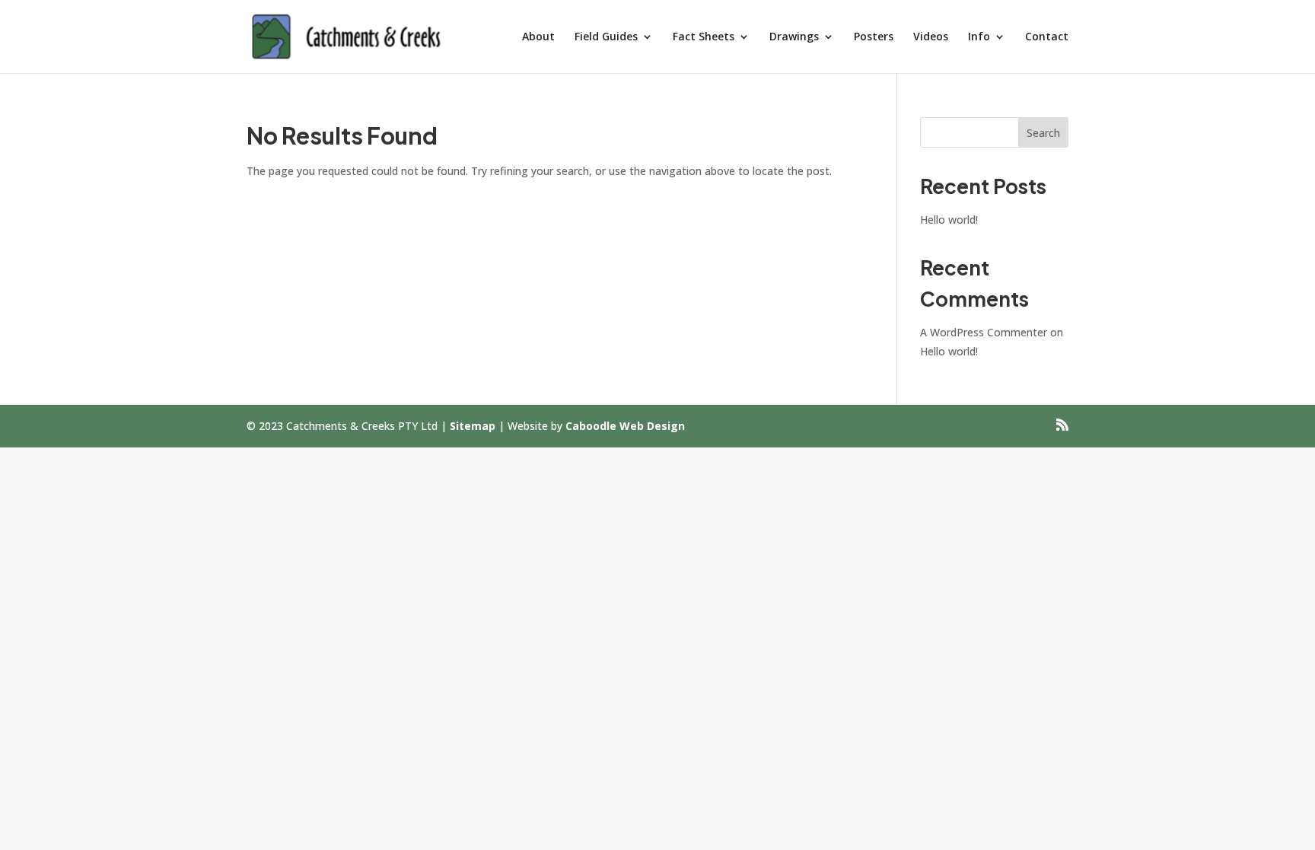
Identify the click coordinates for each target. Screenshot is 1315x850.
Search (1043, 133)
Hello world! (949, 219)
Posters (873, 37)
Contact (1046, 37)
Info (979, 37)
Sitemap (472, 426)
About (538, 37)
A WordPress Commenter (983, 332)
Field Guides (606, 37)
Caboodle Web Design (625, 426)
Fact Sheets (703, 37)
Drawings (794, 37)
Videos (930, 37)
